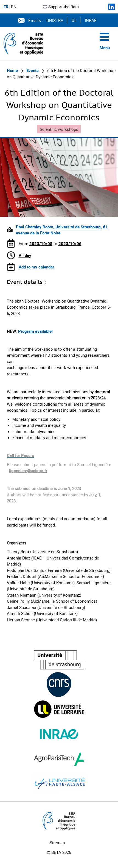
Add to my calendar (36, 267)
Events (32, 70)
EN (13, 7)
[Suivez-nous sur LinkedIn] (111, 7)
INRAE (91, 20)
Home (12, 70)
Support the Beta (63, 6)
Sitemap (57, 842)
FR (6, 7)
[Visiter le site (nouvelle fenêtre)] (59, 659)
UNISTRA (54, 20)
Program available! (35, 331)
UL (74, 20)
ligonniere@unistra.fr (28, 470)
